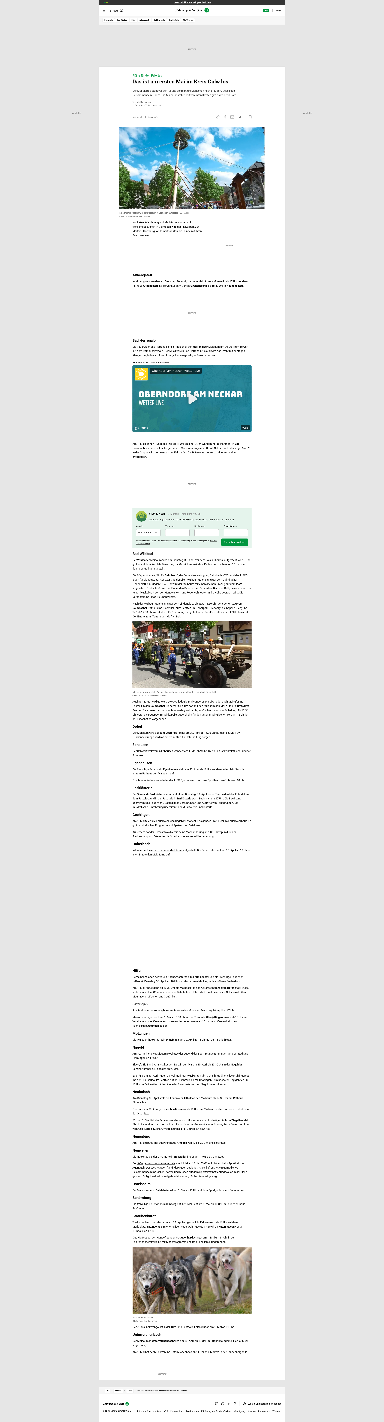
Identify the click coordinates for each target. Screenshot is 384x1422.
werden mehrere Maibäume (166, 850)
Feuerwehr (108, 20)
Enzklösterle (174, 20)
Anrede (139, 526)
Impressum (264, 1411)
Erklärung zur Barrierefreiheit (216, 1411)
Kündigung (239, 1411)
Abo (266, 10)
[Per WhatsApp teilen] (239, 117)
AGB (165, 1411)
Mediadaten (192, 1411)
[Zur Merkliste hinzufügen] (249, 117)
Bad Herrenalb (159, 20)
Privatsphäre (143, 1411)
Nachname (199, 526)
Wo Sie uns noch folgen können (264, 1403)
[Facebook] (234, 1403)
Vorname (169, 526)
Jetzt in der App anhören (148, 117)
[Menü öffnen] (104, 11)
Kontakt (252, 1411)
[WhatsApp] (222, 1403)
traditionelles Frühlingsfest (233, 1075)
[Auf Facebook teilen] (225, 117)
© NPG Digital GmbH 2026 (117, 1411)
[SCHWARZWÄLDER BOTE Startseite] (192, 10)
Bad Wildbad (122, 20)
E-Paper (114, 10)
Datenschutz (177, 1411)
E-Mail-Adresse (230, 526)
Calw (133, 20)
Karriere (157, 1411)
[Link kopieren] (218, 117)
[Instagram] (216, 1403)
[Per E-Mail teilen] (232, 117)
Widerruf (276, 1411)
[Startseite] (107, 1391)
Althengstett (144, 20)
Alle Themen (188, 20)
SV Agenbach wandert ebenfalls (156, 1163)
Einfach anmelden (234, 542)
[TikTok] (228, 1403)
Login (278, 10)
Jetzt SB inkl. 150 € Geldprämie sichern (192, 2)
